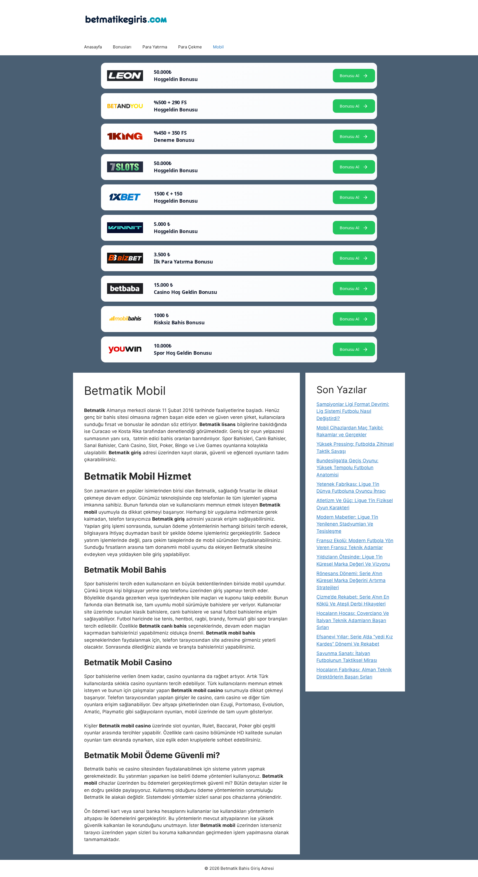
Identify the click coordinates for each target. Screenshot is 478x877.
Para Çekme (190, 46)
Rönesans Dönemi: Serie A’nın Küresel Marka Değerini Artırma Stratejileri (351, 580)
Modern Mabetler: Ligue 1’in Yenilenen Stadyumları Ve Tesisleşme (347, 524)
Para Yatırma (154, 46)
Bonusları (122, 46)
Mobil (218, 46)
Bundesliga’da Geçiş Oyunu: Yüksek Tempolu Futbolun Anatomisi (347, 467)
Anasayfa (93, 46)
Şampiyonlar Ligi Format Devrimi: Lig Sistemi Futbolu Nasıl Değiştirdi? (352, 411)
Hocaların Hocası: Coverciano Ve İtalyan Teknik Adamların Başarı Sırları (352, 620)
